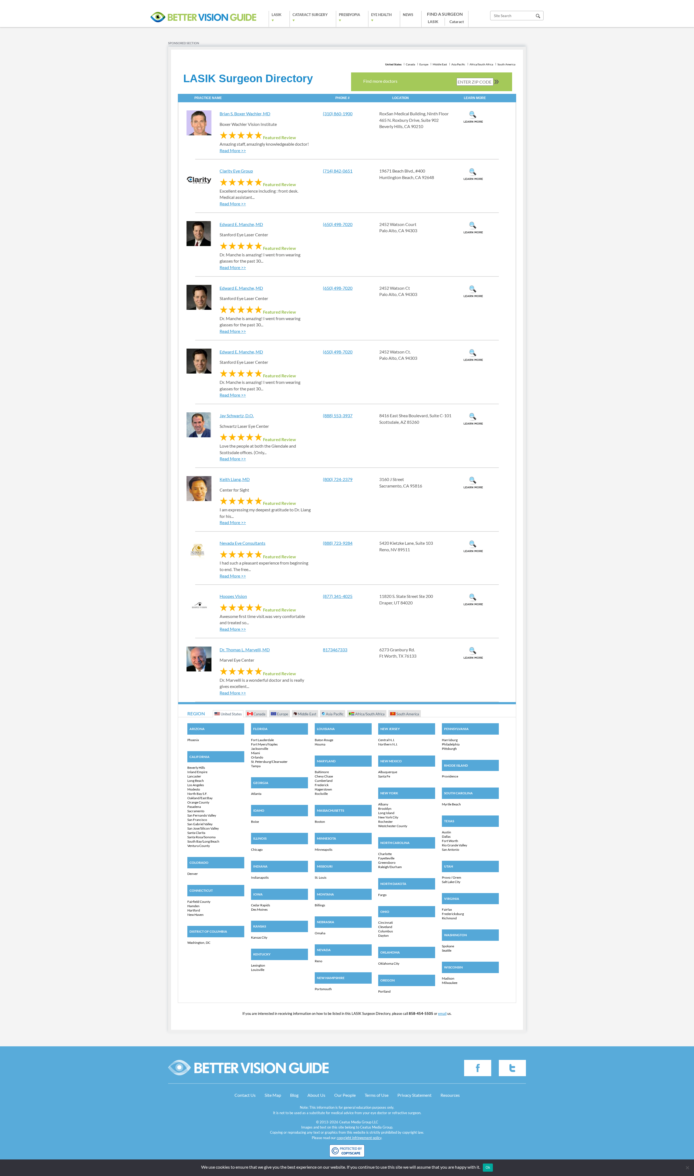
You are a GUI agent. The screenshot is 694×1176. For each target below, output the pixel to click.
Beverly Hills (196, 768)
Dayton (383, 935)
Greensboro (387, 863)
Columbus (385, 931)
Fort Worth (450, 841)
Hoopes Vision (233, 596)
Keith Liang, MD (235, 479)
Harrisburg (450, 740)
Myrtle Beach (451, 804)
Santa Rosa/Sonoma (201, 837)
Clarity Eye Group (236, 170)
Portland (384, 991)
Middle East (440, 64)
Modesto (193, 789)
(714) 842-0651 (337, 170)
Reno (318, 961)
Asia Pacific (458, 64)
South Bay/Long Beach (203, 841)
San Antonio (450, 849)
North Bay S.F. (197, 794)
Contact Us (245, 1095)
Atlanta (256, 794)
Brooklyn (384, 809)
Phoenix (193, 740)
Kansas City (259, 937)
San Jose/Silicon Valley (203, 828)
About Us (316, 1095)
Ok (488, 1167)
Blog (294, 1095)
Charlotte (385, 854)
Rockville (321, 794)
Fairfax (447, 909)
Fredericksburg (453, 914)
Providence (450, 776)
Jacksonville (259, 749)
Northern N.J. (388, 744)
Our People (345, 1095)
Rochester (385, 822)
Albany (383, 804)
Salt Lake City (451, 882)
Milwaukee (449, 983)
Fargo (382, 895)
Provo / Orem (451, 877)
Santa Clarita (196, 833)
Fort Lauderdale (262, 740)
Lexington (258, 965)
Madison (448, 978)
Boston (320, 822)
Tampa (256, 766)
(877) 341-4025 (337, 596)
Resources (450, 1095)
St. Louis (320, 877)
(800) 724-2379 (337, 479)
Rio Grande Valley (454, 845)
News (408, 14)
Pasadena (194, 807)
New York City (388, 817)
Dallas (446, 836)
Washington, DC (198, 943)
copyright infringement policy (359, 1138)
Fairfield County (198, 902)
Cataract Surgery (310, 14)
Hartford (193, 910)
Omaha (320, 933)
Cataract (456, 21)
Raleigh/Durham (390, 867)
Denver (192, 874)
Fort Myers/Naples (264, 744)
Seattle (446, 950)
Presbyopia (349, 14)
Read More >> (233, 150)
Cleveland (385, 927)
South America (506, 64)
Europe (423, 64)
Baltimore (322, 772)
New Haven (195, 915)
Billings (320, 905)
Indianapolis (260, 877)
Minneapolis (323, 849)
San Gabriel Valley (200, 824)
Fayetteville (386, 858)
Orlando (257, 757)
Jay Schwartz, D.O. (237, 415)
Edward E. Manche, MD (241, 224)
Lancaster (194, 776)
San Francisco (197, 820)
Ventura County (198, 846)
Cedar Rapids (260, 905)
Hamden (193, 906)
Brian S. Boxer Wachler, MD (245, 113)
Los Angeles (195, 785)
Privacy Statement (414, 1095)
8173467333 (335, 649)
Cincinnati (385, 922)
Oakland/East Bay (200, 798)
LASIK (276, 14)
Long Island (386, 813)
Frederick (322, 785)
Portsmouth (323, 989)
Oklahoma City (388, 963)
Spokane (448, 946)
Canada (410, 64)
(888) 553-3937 (337, 415)
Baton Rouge (324, 740)
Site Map (273, 1095)
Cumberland (324, 781)
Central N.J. (386, 740)
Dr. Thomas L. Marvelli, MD (245, 649)
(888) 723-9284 (337, 543)
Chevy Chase (324, 776)
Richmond (449, 918)
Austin (446, 832)
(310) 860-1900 (337, 113)
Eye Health (381, 14)
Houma (320, 744)
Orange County (198, 802)
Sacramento (195, 811)
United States (393, 64)
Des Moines (259, 909)
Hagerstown (323, 789)
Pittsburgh (449, 749)
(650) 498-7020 (337, 224)
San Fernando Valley (201, 815)
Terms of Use (376, 1095)
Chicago (257, 849)
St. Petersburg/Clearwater (269, 762)
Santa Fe (384, 776)
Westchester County (392, 826)
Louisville (257, 970)
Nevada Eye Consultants (242, 543)
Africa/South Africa (481, 64)
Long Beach (195, 781)
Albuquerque (387, 772)
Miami (255, 753)
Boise (255, 822)
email (442, 1013)
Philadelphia (451, 744)
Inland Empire (197, 772)
